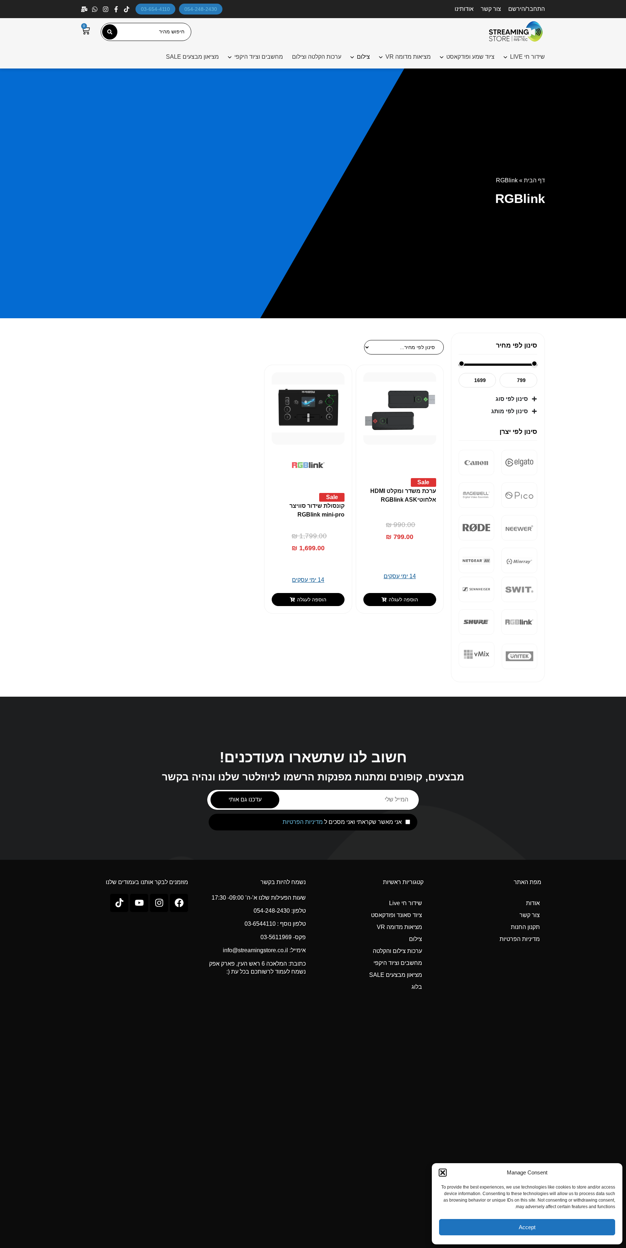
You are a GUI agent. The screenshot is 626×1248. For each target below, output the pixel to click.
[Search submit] (109, 32)
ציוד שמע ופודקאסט (470, 57)
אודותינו (464, 9)
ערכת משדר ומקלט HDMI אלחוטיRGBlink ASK (403, 495)
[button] (442, 1172)
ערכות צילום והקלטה (397, 951)
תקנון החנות (525, 927)
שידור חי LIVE (527, 57)
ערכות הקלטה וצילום (316, 57)
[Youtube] (139, 903)
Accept (527, 1227)
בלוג (417, 987)
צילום (415, 939)
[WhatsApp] (95, 9)
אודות (533, 903)
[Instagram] (106, 9)
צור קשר (491, 9)
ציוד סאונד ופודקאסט (396, 915)
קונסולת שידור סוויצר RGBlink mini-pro (317, 510)
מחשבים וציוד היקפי (258, 57)
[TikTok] (127, 9)
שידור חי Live (405, 903)
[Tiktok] (119, 903)
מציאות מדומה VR (408, 57)
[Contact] (85, 9)
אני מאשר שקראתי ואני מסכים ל (342, 822)
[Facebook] (117, 9)
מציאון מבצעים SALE (192, 57)
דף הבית (534, 180)
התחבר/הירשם (526, 9)
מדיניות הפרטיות (303, 822)
